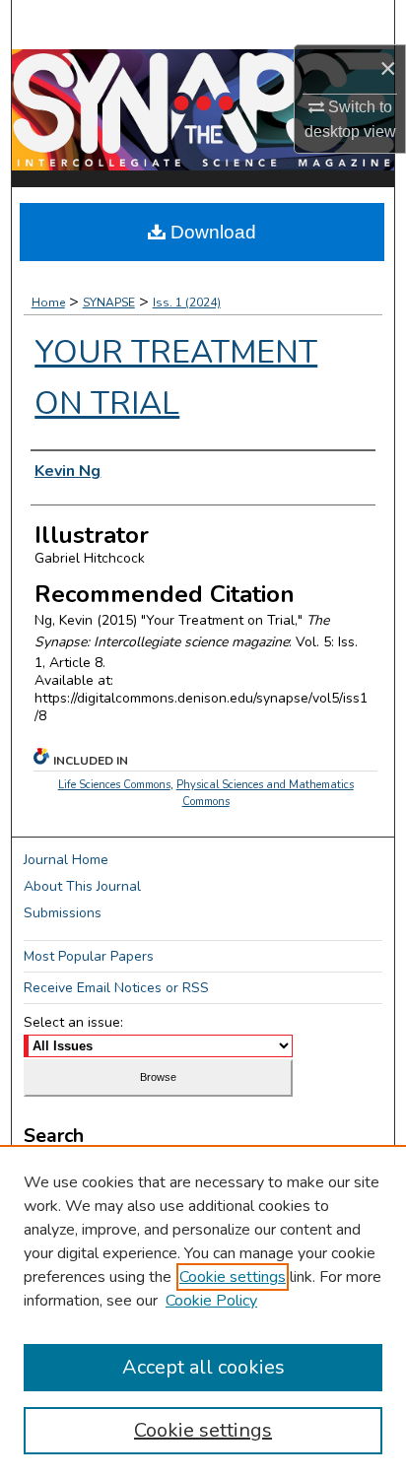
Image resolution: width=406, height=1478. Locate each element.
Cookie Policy (211, 1300)
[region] (203, 1311)
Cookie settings (232, 1277)
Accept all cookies (203, 1367)
